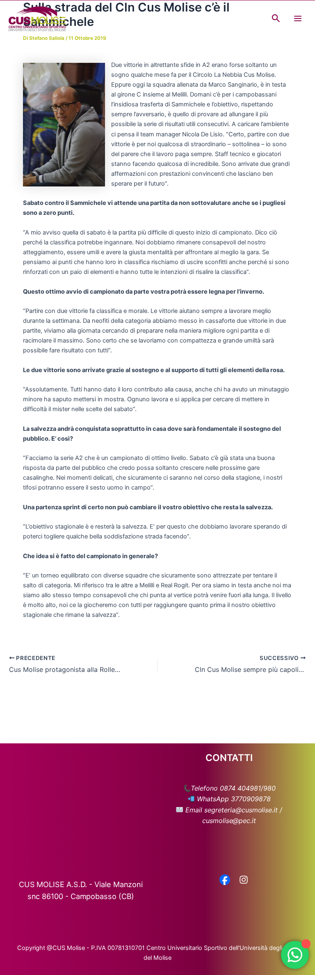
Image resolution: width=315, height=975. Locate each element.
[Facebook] (224, 880)
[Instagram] (243, 880)
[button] (276, 18)
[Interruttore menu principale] (298, 18)
